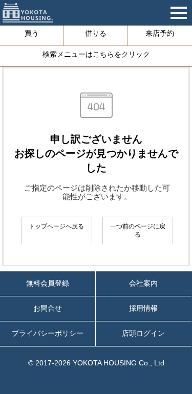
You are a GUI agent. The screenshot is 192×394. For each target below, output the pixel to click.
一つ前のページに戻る (137, 230)
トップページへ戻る (56, 226)
